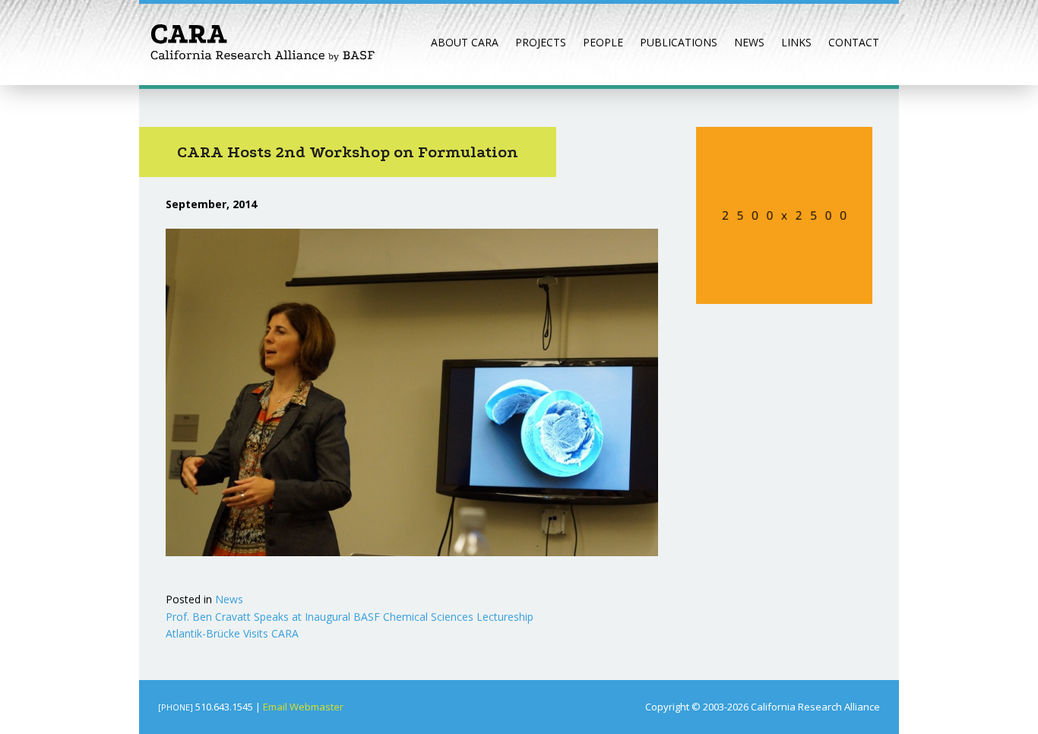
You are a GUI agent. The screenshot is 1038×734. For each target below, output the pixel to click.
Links (796, 42)
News (749, 42)
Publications (678, 42)
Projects (540, 42)
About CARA (464, 42)
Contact (853, 42)
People (603, 42)
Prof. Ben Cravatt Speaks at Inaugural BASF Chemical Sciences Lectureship (349, 616)
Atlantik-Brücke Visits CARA (232, 633)
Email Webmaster (303, 706)
